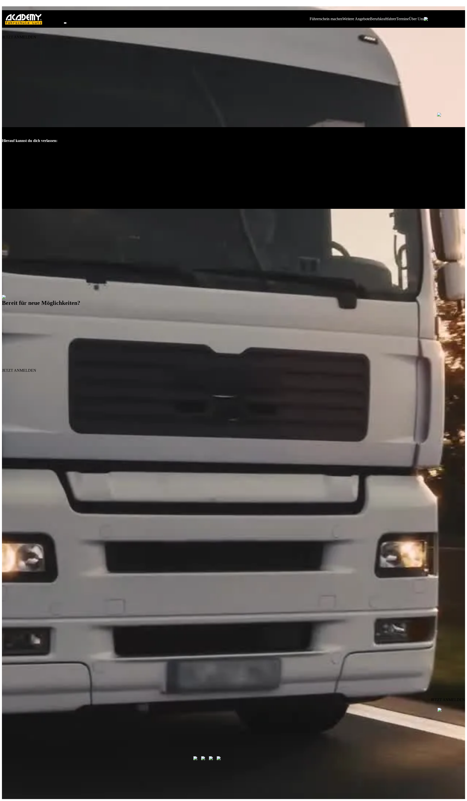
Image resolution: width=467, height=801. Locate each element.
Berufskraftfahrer (383, 19)
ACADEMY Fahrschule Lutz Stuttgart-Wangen (326, 484)
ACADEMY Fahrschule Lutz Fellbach (34, 484)
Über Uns (416, 19)
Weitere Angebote (356, 19)
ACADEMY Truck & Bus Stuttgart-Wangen (419, 484)
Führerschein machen (326, 19)
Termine (402, 19)
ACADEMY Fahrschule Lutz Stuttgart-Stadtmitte (125, 484)
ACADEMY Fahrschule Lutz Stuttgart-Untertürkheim (227, 484)
